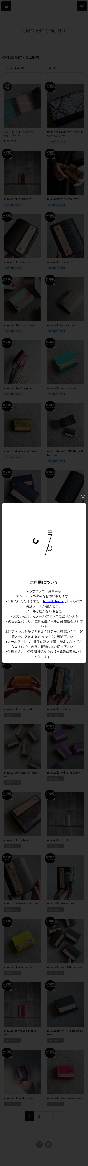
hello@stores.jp (54, 601)
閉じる (83, 496)
